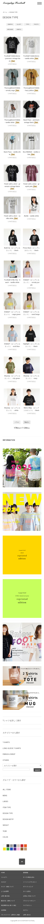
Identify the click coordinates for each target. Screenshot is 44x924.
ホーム (5, 12)
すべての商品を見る (28, 877)
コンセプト (4, 877)
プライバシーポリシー (29, 901)
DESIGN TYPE (13, 12)
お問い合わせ (27, 915)
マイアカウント (27, 905)
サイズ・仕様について (7, 886)
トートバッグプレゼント (30, 882)
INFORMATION (9, 440)
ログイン (25, 910)
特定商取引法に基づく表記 (8, 905)
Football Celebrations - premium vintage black (12, 58)
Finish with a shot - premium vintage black (12, 185)
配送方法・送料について (8, 901)
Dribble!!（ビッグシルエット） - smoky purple (31, 282)
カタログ (3, 882)
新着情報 (25, 872)
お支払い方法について (29, 896)
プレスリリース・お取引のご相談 (10, 915)
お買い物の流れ (5, 896)
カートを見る (27, 891)
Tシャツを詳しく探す (12, 720)
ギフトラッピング (28, 886)
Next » (27, 422)
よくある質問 (5, 891)
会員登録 (3, 910)
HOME (3, 872)
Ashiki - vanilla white (31, 216)
